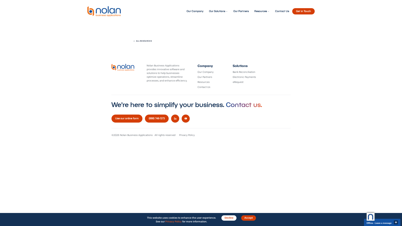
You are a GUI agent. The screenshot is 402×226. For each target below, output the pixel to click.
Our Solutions (217, 11)
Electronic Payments (244, 77)
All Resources (144, 41)
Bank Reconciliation (244, 72)
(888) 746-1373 (157, 118)
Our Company (195, 11)
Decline (229, 218)
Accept (248, 218)
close (396, 222)
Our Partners (241, 11)
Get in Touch (303, 11)
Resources (260, 11)
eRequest (238, 82)
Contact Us (282, 11)
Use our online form (127, 118)
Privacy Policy (187, 135)
